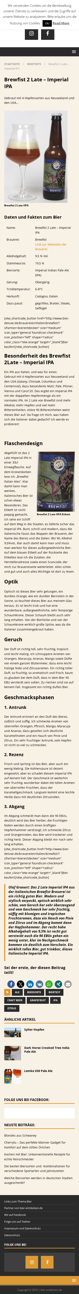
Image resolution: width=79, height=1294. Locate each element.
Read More (61, 23)
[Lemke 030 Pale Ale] (12, 1081)
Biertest (54, 992)
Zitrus (11, 1008)
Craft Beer (14, 1000)
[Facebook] (47, 33)
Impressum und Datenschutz (22, 1228)
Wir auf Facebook (15, 1215)
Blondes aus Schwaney (20, 1135)
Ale (17, 992)
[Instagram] (31, 33)
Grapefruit (38, 1000)
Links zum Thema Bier (18, 1201)
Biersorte (34, 992)
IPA (55, 1000)
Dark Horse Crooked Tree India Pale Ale (46, 1050)
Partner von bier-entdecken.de (23, 1208)
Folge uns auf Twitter (17, 1221)
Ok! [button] (47, 23)
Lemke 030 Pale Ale (38, 1071)
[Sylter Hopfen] (12, 1035)
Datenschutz (12, 1235)
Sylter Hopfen (34, 1029)
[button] (11, 984)
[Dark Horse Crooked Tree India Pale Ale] (12, 1058)
